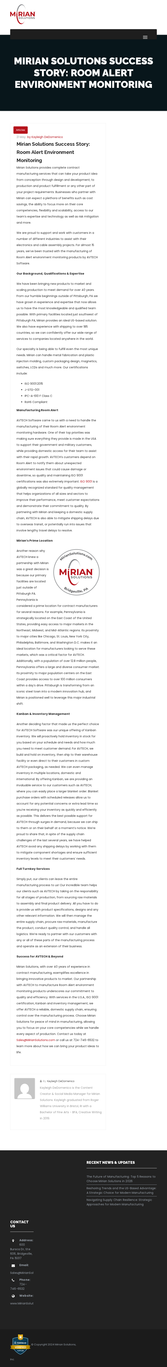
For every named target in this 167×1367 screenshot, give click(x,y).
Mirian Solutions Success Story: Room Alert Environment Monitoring (53, 152)
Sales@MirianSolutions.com (35, 1040)
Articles (20, 130)
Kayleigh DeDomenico (60, 1081)
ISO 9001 (85, 481)
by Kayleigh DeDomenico (45, 137)
